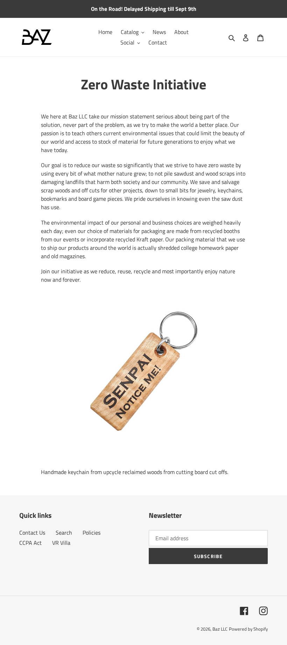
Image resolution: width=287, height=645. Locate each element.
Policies (91, 532)
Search (64, 532)
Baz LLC (219, 628)
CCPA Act (30, 542)
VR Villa (61, 542)
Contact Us (32, 532)
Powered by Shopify (248, 628)
